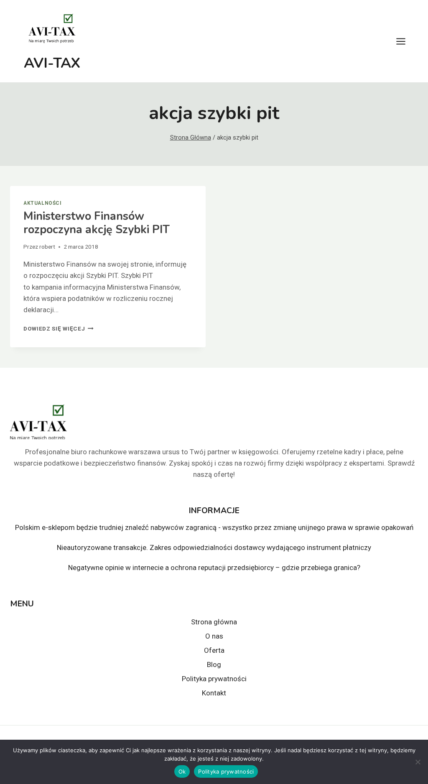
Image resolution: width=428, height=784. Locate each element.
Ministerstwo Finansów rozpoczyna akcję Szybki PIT (96, 223)
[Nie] (417, 762)
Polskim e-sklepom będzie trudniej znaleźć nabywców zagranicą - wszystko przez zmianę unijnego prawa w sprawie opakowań (214, 527)
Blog (214, 664)
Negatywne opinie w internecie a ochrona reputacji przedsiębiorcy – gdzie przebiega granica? (214, 567)
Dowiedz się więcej (58, 328)
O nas (214, 636)
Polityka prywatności (214, 679)
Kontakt (214, 693)
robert (47, 246)
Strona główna (214, 622)
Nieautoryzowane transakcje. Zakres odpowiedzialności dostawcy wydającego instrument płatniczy (214, 547)
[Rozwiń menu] (405, 41)
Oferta (214, 650)
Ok (182, 771)
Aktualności (42, 203)
